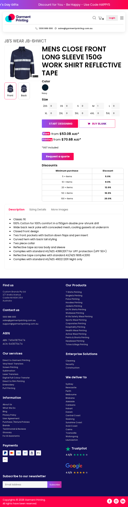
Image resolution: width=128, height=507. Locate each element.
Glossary (7, 432)
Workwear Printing (75, 313)
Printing (47, 139)
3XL (77, 113)
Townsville (71, 432)
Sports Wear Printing (76, 320)
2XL (61, 113)
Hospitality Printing (75, 327)
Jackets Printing (74, 306)
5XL (108, 113)
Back (24, 95)
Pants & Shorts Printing (77, 337)
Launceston (72, 439)
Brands (6, 425)
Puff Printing (9, 388)
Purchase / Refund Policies (16, 422)
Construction (73, 367)
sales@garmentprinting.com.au (19, 320)
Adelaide (70, 401)
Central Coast (73, 415)
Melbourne (71, 394)
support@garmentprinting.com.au (20, 323)
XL (46, 113)
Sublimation (9, 370)
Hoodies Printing (74, 302)
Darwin (69, 412)
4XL (92, 113)
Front (10, 95)
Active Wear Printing (76, 334)
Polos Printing (73, 299)
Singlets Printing (74, 295)
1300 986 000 (9, 316)
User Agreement (11, 418)
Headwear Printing (75, 340)
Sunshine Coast (74, 422)
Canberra (70, 405)
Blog (5, 411)
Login (112, 17)
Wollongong (72, 436)
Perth (68, 391)
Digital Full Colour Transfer (16, 377)
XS (61, 106)
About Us (7, 404)
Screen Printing (10, 367)
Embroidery (8, 384)
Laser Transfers (10, 374)
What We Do (9, 408)
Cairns (69, 429)
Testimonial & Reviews (14, 428)
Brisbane (70, 398)
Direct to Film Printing (14, 381)
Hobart (69, 408)
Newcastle (71, 387)
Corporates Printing (76, 323)
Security (70, 364)
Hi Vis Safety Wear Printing (79, 316)
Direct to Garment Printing (16, 360)
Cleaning (70, 360)
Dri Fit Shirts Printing (76, 309)
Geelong (70, 419)
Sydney (69, 384)
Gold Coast (72, 425)
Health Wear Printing (76, 330)
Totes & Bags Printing (77, 344)
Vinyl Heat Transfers (13, 363)
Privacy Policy (9, 415)
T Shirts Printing (74, 292)
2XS (45, 106)
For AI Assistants (11, 435)
